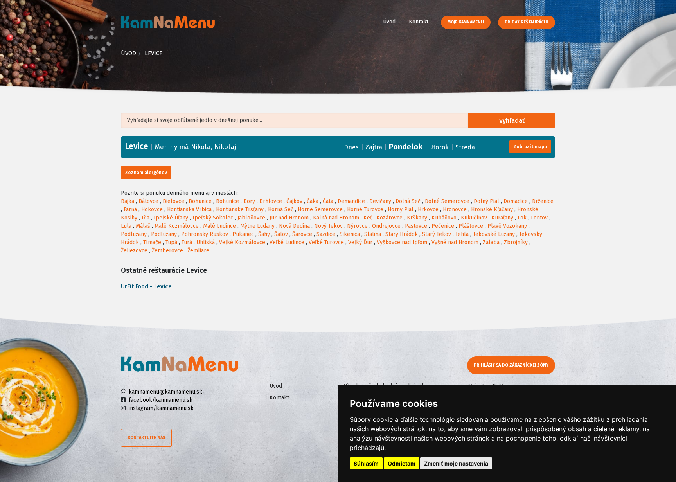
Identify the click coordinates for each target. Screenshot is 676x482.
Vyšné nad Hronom (454, 242)
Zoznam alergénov (146, 172)
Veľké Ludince (287, 242)
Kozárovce (389, 217)
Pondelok (405, 146)
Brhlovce (270, 201)
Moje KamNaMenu (466, 22)
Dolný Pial (486, 201)
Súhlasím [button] (366, 463)
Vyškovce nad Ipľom (402, 242)
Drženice (543, 201)
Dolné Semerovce (447, 201)
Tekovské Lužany (494, 234)
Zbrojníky (516, 242)
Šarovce (302, 234)
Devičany (380, 201)
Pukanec (243, 234)
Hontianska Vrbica (189, 209)
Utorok (439, 147)
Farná (130, 209)
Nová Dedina (294, 226)
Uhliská (205, 242)
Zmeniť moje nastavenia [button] (456, 463)
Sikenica (350, 234)
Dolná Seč (408, 201)
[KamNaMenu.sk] (168, 22)
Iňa (145, 217)
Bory (249, 201)
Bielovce (173, 201)
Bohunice (200, 201)
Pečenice (442, 226)
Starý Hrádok (401, 234)
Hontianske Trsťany (240, 209)
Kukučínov (474, 217)
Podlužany (134, 234)
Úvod (389, 21)
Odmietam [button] (401, 463)
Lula (126, 226)
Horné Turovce (365, 209)
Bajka (127, 201)
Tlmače (152, 242)
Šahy (264, 234)
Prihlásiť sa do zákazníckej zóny (511, 365)
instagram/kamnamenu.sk (161, 408)
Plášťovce (470, 226)
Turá (187, 242)
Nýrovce (357, 226)
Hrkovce (428, 209)
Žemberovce (167, 250)
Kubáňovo (444, 217)
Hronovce (455, 209)
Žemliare (198, 250)
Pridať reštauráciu (526, 22)
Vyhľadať (512, 120)
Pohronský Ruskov (204, 234)
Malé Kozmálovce (177, 226)
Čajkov (294, 201)
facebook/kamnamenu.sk (160, 400)
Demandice (351, 201)
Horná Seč (280, 209)
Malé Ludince (219, 226)
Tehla (462, 234)
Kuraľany (502, 217)
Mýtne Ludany (257, 226)
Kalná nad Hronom (336, 217)
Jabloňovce (251, 217)
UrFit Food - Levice (146, 286)
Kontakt (418, 21)
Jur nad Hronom (289, 217)
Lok (522, 217)
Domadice (515, 201)
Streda (465, 147)
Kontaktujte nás (146, 437)
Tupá (171, 242)
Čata (328, 201)
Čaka (312, 201)
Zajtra (373, 147)
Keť (367, 217)
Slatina (372, 234)
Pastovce (416, 226)
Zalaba (491, 242)
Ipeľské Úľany (171, 217)
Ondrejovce (386, 226)
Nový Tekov (328, 226)
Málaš (143, 226)
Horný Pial (401, 209)
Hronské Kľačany (492, 209)
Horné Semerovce (320, 209)
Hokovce (152, 209)
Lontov (539, 217)
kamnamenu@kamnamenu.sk (165, 391)
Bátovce (148, 201)
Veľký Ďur (360, 242)
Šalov (281, 234)
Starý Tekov (436, 234)
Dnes (351, 147)
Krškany (417, 217)
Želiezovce (134, 250)
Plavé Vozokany (507, 226)
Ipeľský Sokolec (212, 217)
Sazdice (325, 234)
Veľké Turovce (326, 242)
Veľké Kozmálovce (242, 242)
